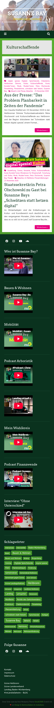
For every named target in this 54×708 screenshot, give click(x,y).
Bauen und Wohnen (13, 558)
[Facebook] (6, 241)
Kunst (47, 83)
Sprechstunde (34, 615)
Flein (7, 568)
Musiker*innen (28, 86)
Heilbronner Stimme (12, 83)
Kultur (26, 83)
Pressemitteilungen (41, 178)
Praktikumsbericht (23, 604)
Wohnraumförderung (31, 631)
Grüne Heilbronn (11, 683)
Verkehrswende (10, 627)
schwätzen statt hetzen (34, 88)
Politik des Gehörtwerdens (28, 599)
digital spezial (14, 81)
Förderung (32, 568)
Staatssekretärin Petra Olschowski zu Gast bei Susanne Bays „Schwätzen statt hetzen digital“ (26, 195)
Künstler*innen (9, 86)
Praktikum (9, 604)
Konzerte (27, 170)
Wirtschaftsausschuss (37, 627)
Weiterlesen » (42, 130)
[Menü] (5, 34)
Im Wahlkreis (29, 178)
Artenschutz (9, 548)
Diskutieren (45, 81)
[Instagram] (13, 241)
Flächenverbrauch (19, 568)
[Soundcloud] (27, 241)
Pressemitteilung (13, 609)
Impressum (9, 672)
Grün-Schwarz (31, 578)
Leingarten (21, 593)
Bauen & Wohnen (22, 552)
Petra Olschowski (43, 86)
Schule (26, 609)
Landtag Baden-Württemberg (17, 689)
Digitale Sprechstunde (30, 81)
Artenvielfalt (21, 548)
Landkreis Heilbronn (31, 589)
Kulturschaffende (37, 83)
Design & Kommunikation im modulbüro (29, 705)
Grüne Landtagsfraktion (14, 583)
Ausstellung (11, 170)
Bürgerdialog (36, 558)
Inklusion (8, 589)
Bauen (7, 553)
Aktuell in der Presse (18, 91)
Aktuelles (29, 91)
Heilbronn (33, 583)
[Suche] (48, 34)
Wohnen (8, 631)
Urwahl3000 (39, 702)
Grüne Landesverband (14, 686)
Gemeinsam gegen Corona (14, 577)
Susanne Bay (27, 13)
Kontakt (7, 669)
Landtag (9, 593)
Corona (19, 170)
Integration (17, 589)
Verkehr (36, 621)
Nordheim (9, 599)
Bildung (26, 558)
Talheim (27, 620)
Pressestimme (19, 88)
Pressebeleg (8, 88)
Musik (19, 86)
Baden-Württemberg (36, 547)
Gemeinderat (11, 573)
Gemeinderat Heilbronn (28, 573)
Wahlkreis (22, 626)
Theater (10, 178)
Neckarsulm (33, 594)
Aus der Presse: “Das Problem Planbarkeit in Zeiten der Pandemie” (25, 100)
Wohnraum (17, 631)
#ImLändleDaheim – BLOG (16, 692)
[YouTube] (20, 241)
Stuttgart (45, 615)
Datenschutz (9, 675)
